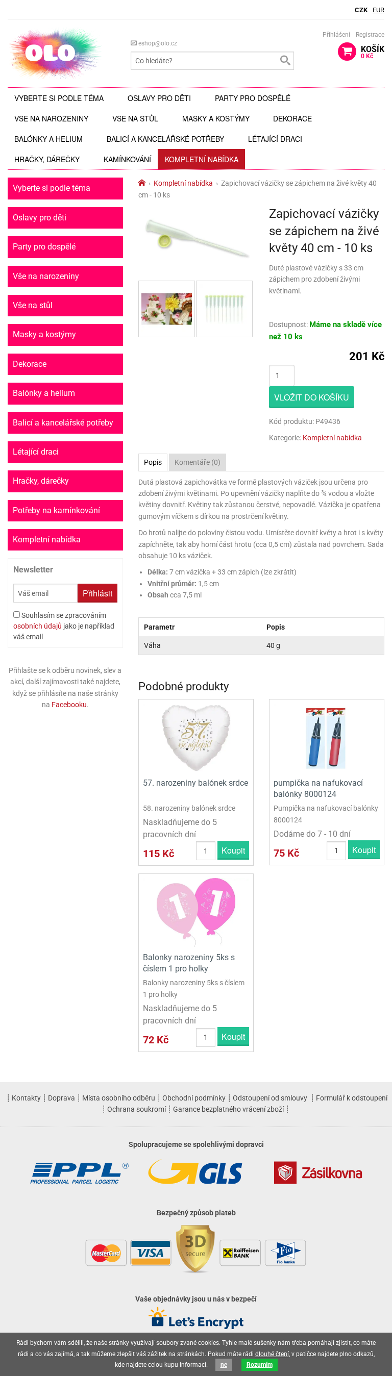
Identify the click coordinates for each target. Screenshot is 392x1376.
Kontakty (26, 1098)
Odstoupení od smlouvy (270, 1098)
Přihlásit (97, 593)
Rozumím (260, 1364)
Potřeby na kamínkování (56, 510)
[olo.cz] (56, 53)
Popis (153, 462)
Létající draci (275, 139)
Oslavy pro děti (159, 98)
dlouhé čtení (272, 1354)
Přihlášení (336, 34)
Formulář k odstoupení (351, 1098)
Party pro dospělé (252, 98)
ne (223, 1364)
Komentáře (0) (197, 462)
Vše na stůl (135, 118)
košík (372, 52)
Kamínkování (127, 159)
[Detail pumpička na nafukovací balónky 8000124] (327, 737)
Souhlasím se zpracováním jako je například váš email (63, 626)
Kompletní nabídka (201, 159)
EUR (378, 10)
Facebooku (69, 704)
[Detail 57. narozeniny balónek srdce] (196, 737)
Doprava (61, 1098)
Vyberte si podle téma (59, 98)
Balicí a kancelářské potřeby (165, 139)
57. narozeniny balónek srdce (195, 783)
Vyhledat (285, 61)
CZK (361, 10)
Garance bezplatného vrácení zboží (228, 1109)
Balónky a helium (48, 139)
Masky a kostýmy (216, 118)
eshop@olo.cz (157, 43)
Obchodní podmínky (194, 1098)
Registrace (370, 34)
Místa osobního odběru (118, 1098)
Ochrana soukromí (136, 1109)
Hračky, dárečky (47, 159)
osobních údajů (37, 626)
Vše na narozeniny (51, 118)
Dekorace (292, 118)
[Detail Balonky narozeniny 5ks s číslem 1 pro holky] (196, 911)
